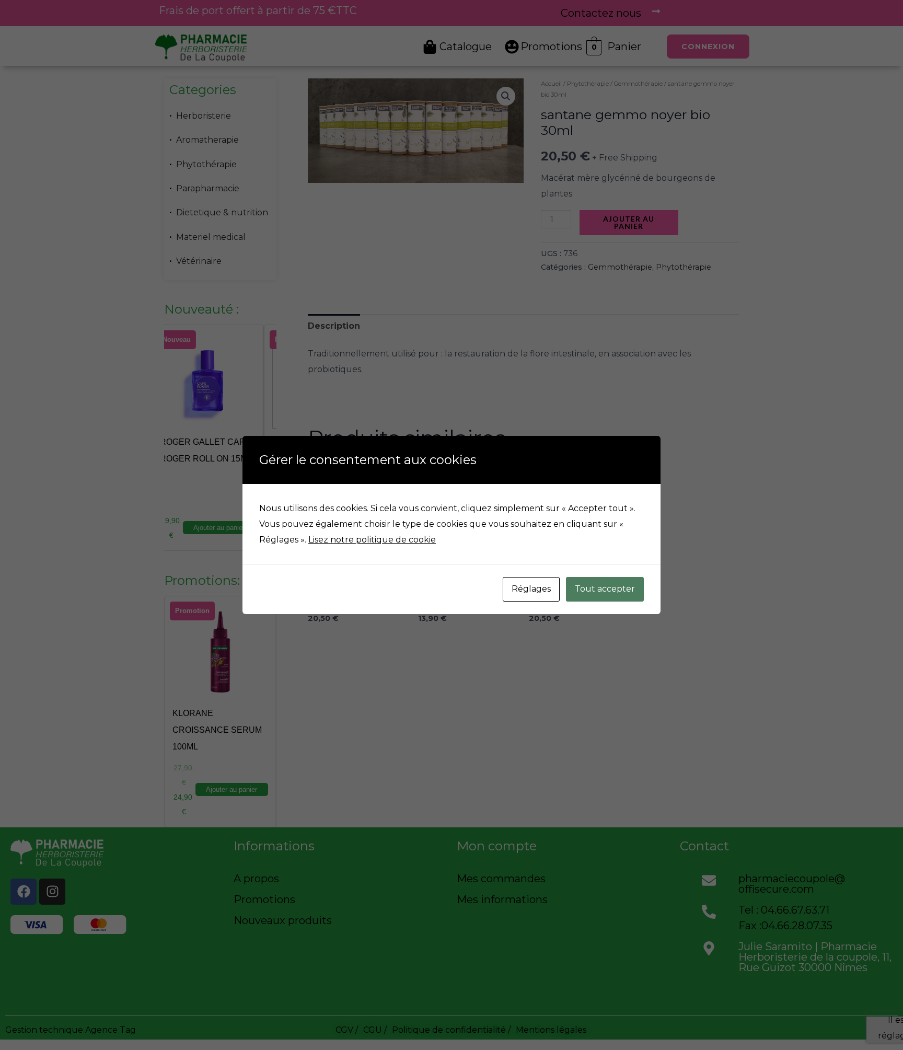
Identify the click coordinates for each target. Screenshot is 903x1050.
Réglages (531, 589)
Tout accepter (605, 589)
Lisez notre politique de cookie (372, 540)
